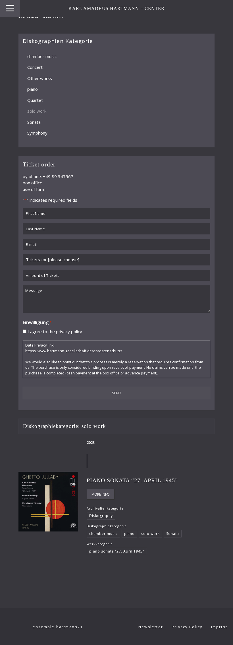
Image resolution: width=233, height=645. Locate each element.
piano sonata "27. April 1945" (116, 551)
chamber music (42, 56)
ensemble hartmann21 (58, 627)
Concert (35, 67)
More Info (100, 494)
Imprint (219, 627)
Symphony (37, 133)
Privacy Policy (187, 627)
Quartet (35, 100)
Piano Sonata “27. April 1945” (132, 480)
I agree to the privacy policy (55, 331)
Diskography (101, 515)
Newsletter (150, 627)
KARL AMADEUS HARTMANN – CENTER (116, 8)
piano (32, 89)
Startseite (28, 16)
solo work (36, 111)
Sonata (34, 122)
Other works (39, 78)
